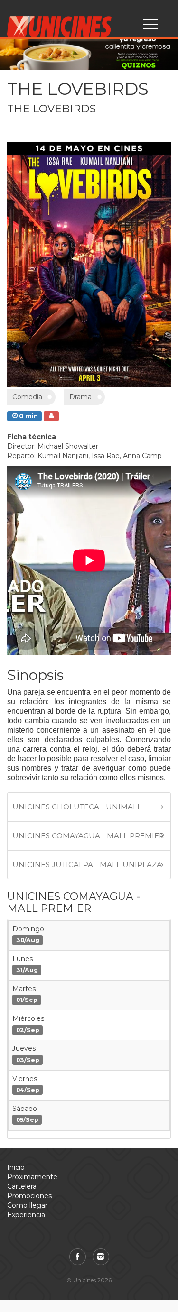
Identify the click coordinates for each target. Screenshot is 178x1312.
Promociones (29, 1196)
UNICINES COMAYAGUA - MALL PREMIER (88, 835)
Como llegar (27, 1205)
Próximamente (32, 1177)
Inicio (16, 1167)
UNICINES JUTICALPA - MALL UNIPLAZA (87, 864)
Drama (80, 397)
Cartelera (22, 1186)
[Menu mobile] (150, 26)
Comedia (27, 397)
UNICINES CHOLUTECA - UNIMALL (76, 806)
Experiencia (26, 1215)
